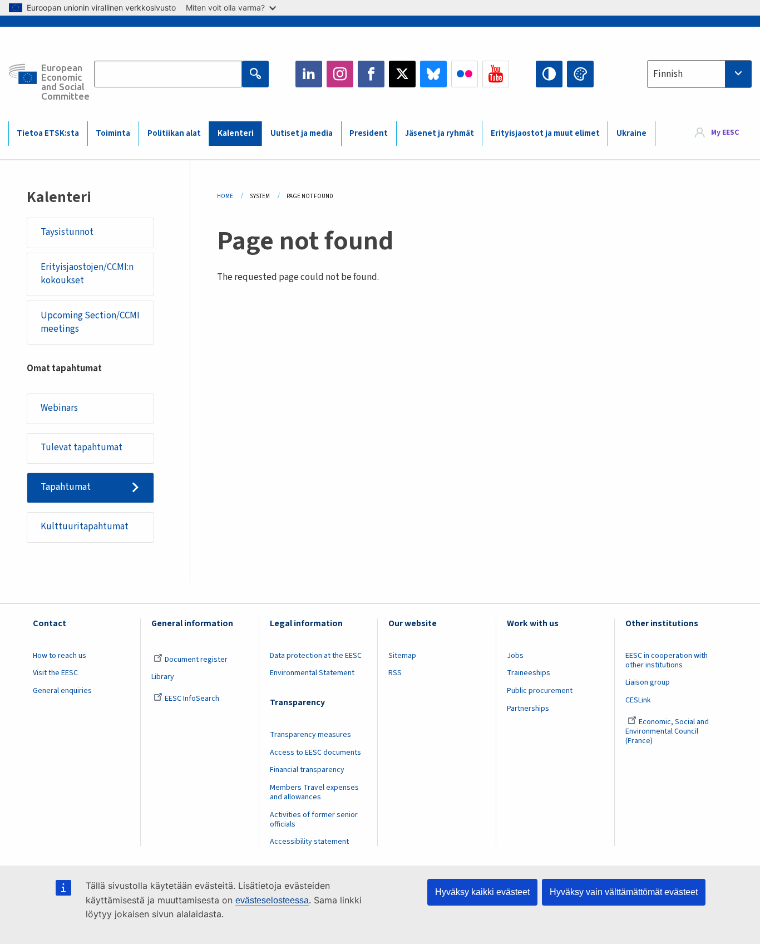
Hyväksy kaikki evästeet (482, 892)
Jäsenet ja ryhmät (439, 133)
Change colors (580, 74)
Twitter (402, 74)
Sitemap (402, 655)
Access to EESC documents (315, 752)
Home (225, 196)
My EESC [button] (725, 133)
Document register (196, 659)
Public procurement (540, 690)
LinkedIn (308, 74)
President (368, 133)
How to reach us (59, 655)
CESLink (638, 700)
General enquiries (62, 690)
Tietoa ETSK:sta (48, 133)
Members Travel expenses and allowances (314, 792)
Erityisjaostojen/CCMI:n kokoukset (87, 273)
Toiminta (113, 133)
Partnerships (528, 708)
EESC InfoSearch (192, 698)
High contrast (549, 74)
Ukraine (631, 133)
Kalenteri (236, 133)
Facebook (371, 74)
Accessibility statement (309, 841)
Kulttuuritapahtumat (85, 526)
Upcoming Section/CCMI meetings (90, 322)
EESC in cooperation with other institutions (666, 660)
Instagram (340, 74)
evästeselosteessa (272, 900)
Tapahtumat (66, 487)
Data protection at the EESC (316, 655)
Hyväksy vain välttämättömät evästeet (624, 892)
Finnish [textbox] (668, 74)
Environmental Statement (312, 672)
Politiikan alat (174, 133)
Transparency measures (310, 734)
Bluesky (433, 74)
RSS (395, 672)
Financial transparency (307, 769)
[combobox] (699, 74)
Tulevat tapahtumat (81, 447)
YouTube (495, 74)
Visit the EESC (55, 672)
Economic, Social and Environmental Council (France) (667, 731)
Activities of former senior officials (314, 819)
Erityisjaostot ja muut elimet (545, 133)
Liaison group (647, 682)
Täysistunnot (67, 232)
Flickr (464, 74)
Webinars (59, 408)
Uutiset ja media (301, 133)
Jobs (515, 655)
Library (162, 676)
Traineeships (528, 672)
